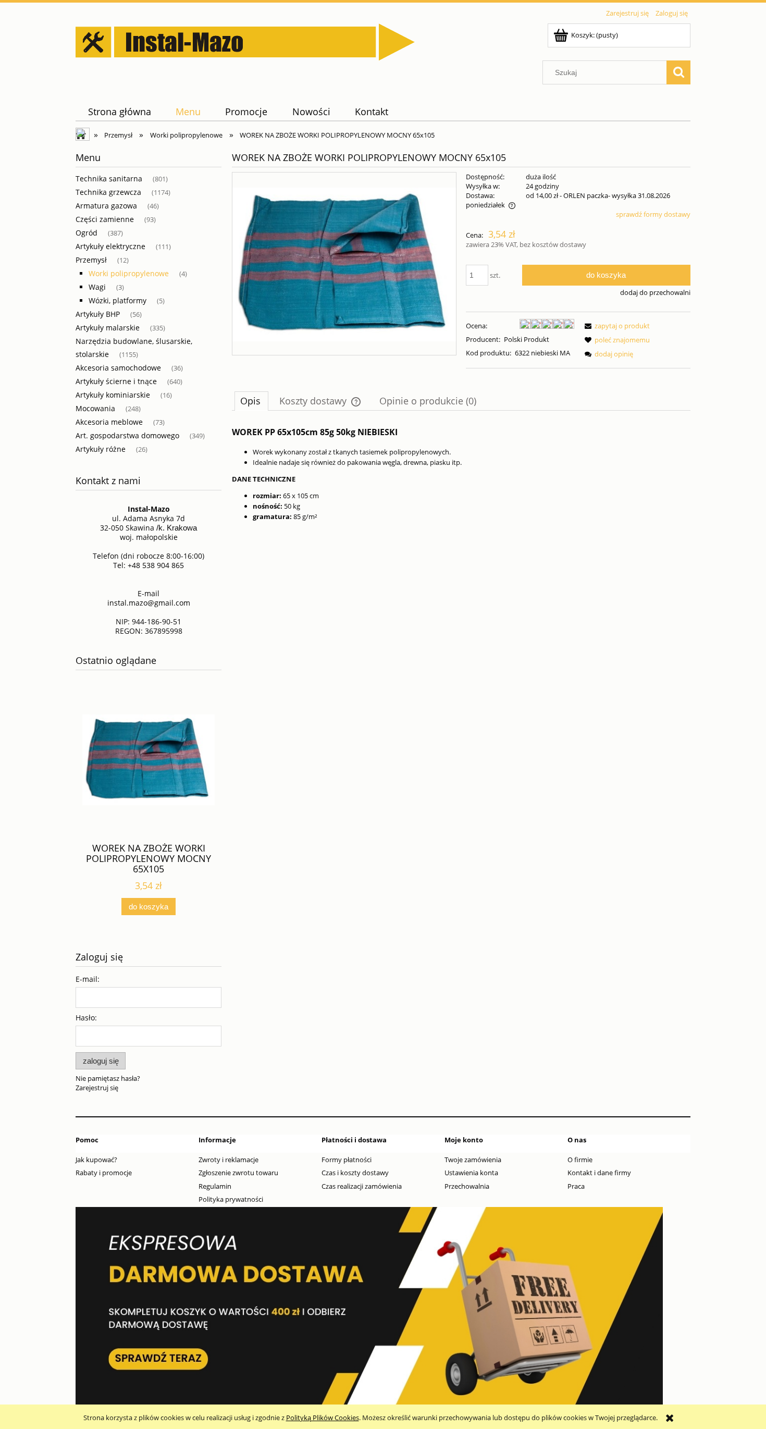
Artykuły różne (101, 449)
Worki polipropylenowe (129, 273)
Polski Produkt (526, 339)
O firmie (579, 1159)
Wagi (97, 287)
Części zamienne (105, 219)
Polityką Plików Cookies (322, 1417)
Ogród (86, 233)
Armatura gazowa (106, 206)
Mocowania (95, 408)
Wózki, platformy (117, 300)
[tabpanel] (461, 473)
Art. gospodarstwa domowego (127, 435)
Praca (576, 1186)
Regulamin (215, 1186)
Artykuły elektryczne (110, 246)
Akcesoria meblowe (109, 422)
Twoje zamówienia (472, 1159)
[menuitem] (119, 112)
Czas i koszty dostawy (355, 1172)
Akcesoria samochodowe (118, 368)
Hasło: (86, 1018)
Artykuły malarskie (108, 327)
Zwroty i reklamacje (228, 1159)
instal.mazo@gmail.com (148, 603)
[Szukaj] (678, 72)
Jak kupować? (96, 1159)
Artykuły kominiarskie (113, 395)
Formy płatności (347, 1159)
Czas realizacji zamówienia (362, 1186)
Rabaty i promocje (104, 1172)
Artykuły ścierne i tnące (116, 381)
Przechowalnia (466, 1186)
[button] (615, 325)
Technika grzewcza (108, 192)
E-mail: (88, 979)
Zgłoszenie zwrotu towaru (238, 1172)
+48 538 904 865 (156, 565)
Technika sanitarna (109, 178)
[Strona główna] (245, 40)
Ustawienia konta (471, 1172)
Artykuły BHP (98, 314)
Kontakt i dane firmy (599, 1172)
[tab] (251, 400)
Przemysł (91, 260)
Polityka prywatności (231, 1199)
